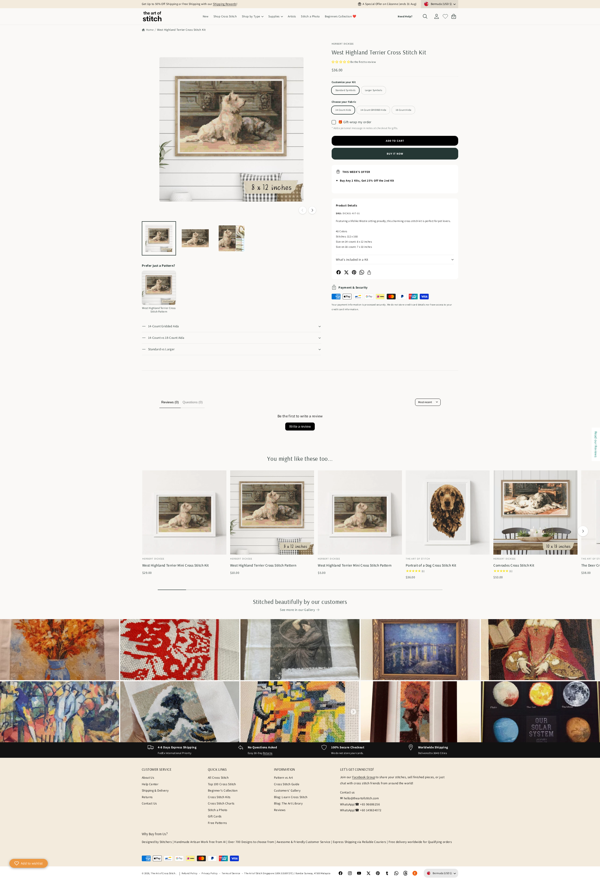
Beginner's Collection (222, 790)
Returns (268, 753)
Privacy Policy (210, 873)
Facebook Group (363, 777)
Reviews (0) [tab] (170, 402)
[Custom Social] (415, 873)
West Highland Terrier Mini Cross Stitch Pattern (354, 565)
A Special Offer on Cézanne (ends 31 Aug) (389, 4)
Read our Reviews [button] (596, 444)
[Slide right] (312, 210)
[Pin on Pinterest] (354, 272)
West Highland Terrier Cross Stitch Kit (181, 30)
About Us (148, 777)
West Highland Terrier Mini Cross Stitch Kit (175, 565)
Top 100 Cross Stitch (222, 784)
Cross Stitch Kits (219, 797)
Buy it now (395, 153)
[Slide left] (302, 210)
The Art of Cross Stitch (163, 873)
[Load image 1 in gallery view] (159, 238)
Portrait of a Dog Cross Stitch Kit (431, 565)
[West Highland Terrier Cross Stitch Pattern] (159, 288)
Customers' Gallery (287, 790)
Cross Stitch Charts (221, 803)
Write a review (300, 426)
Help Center (150, 784)
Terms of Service (231, 873)
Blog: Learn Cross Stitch (290, 797)
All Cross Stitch (218, 777)
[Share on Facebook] (338, 272)
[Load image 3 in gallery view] (231, 238)
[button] (252, 16)
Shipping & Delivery (155, 790)
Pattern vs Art (283, 777)
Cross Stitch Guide (286, 784)
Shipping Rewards (224, 4)
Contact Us (149, 803)
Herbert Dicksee (343, 43)
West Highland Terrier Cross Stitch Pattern (263, 565)
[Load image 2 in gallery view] (195, 238)
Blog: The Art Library (288, 803)
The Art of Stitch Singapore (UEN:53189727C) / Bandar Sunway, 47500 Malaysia (287, 873)
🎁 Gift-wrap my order (354, 122)
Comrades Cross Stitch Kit (513, 565)
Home (150, 30)
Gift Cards (215, 816)
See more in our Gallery (297, 609)
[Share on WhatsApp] (361, 272)
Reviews (280, 810)
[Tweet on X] (346, 272)
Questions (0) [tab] (193, 402)
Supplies (274, 16)
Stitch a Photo (217, 810)
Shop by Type (251, 16)
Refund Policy (189, 873)
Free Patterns (217, 823)
